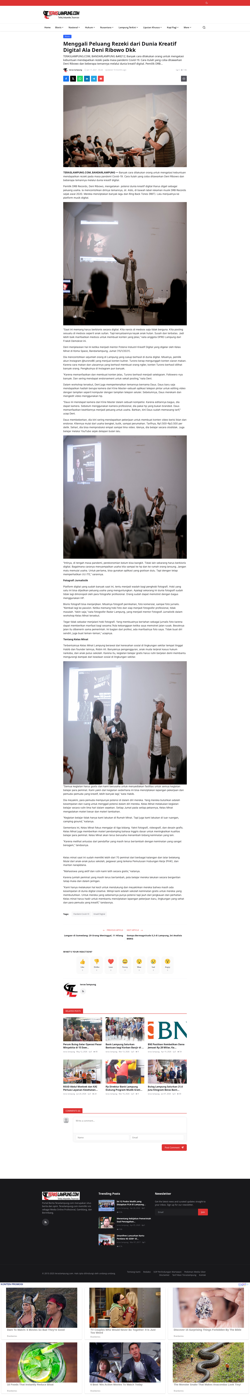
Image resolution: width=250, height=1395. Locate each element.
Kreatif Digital (99, 914)
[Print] (184, 79)
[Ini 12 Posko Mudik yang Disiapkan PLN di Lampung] (106, 1205)
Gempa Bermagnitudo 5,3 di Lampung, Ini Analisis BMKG (154, 937)
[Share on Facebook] (66, 79)
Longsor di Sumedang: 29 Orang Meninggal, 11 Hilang (93, 935)
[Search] (204, 27)
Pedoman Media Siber (195, 1271)
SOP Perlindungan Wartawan (168, 1271)
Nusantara (105, 27)
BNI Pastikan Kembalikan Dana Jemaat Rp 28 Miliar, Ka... (166, 1046)
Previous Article (114, 930)
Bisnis (58, 27)
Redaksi (147, 1271)
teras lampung (88, 984)
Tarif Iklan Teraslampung (184, 1275)
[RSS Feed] (83, 991)
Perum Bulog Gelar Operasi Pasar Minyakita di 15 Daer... (82, 1046)
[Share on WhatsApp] (80, 79)
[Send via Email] (101, 79)
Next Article (133, 930)
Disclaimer (164, 1275)
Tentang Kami (133, 1271)
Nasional (73, 27)
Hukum (89, 27)
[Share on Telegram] (94, 79)
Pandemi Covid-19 (81, 914)
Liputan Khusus (151, 27)
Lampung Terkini (127, 27)
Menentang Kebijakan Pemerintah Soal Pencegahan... (134, 1220)
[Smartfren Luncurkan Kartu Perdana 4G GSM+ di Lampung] (106, 1239)
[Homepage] (61, 15)
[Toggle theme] (206, 3)
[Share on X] (73, 79)
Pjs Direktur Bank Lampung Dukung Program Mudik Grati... (124, 1088)
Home (47, 27)
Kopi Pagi (172, 27)
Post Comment (172, 1147)
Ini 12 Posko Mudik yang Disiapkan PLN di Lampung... (131, 1203)
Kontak (202, 1275)
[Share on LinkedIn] (87, 79)
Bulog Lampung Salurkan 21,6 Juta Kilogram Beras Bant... (165, 1088)
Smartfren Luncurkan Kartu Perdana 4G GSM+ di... (130, 1237)
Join (203, 1212)
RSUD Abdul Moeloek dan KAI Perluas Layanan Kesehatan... (80, 1088)
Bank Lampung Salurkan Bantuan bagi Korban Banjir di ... (125, 1046)
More (186, 27)
